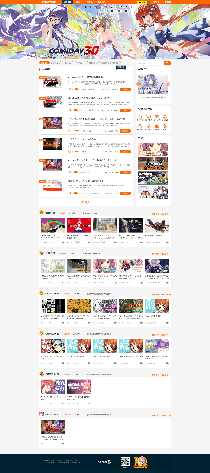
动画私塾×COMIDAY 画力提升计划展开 (53, 277)
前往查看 (125, 89)
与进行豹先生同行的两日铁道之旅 (78, 277)
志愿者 (165, 130)
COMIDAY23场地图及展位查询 (131, 356)
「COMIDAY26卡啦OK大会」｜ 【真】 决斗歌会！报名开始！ (97, 119)
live (88, 172)
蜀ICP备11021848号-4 (84, 460)
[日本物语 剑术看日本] (153, 163)
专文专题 (103, 63)
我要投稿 (155, 214)
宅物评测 (91, 63)
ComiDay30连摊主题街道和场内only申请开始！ (90, 98)
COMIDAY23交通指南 (75, 356)
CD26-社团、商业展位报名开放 (150, 97)
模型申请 (140, 130)
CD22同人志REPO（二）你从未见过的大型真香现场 (105, 317)
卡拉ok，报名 (87, 131)
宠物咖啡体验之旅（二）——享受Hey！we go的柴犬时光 (104, 237)
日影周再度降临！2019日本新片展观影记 (78, 237)
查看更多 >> (166, 214)
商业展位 (157, 120)
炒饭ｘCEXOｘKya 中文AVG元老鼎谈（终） (105, 277)
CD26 (84, 152)
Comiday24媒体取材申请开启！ (51, 398)
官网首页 (67, 2)
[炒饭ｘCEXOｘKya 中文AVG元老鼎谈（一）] (153, 149)
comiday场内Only (93, 193)
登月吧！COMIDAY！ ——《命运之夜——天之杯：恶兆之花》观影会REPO (130, 238)
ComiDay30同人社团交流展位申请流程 (86, 77)
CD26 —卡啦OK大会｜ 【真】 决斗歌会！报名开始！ (93, 160)
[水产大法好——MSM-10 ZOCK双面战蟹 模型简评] (153, 178)
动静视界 (115, 63)
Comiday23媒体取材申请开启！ (51, 358)
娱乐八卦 (68, 63)
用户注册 (155, 2)
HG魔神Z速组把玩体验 (154, 236)
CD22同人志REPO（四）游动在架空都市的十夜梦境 (53, 317)
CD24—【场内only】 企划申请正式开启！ (79, 398)
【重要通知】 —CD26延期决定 (82, 139)
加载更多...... (86, 202)
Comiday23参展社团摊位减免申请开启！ (156, 358)
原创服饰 (165, 120)
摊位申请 (91, 89)
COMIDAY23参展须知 (101, 356)
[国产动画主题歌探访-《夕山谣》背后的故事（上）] (153, 192)
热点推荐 (44, 63)
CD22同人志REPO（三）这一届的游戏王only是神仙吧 (79, 317)
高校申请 (148, 120)
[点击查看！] (53, 225)
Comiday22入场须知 (153, 316)
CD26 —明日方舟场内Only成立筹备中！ (87, 181)
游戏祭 (157, 130)
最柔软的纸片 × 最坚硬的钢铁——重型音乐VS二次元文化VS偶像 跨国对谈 (157, 278)
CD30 (84, 89)
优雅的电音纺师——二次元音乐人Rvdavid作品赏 (130, 277)
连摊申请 (90, 110)
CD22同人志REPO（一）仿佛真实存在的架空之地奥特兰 (131, 317)
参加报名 (79, 2)
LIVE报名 (148, 130)
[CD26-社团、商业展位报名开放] (153, 84)
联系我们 (101, 2)
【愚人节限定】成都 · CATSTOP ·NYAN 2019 (50, 237)
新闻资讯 (56, 63)
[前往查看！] (52, 82)
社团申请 (140, 120)
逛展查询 (90, 2)
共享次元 (80, 63)
